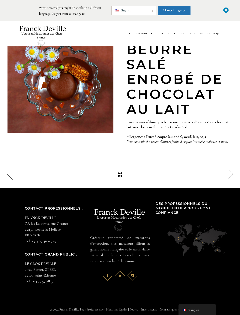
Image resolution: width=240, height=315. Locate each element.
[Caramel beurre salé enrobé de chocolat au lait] (60, 80)
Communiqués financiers (174, 309)
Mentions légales (117, 309)
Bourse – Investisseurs (143, 309)
